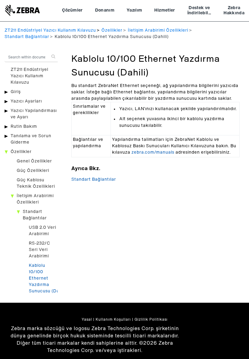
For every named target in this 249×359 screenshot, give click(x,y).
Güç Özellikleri (33, 171)
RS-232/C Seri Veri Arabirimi (39, 249)
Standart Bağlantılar (27, 37)
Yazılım (134, 10)
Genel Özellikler (34, 161)
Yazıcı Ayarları (26, 101)
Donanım (104, 10)
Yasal (87, 319)
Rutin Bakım (24, 126)
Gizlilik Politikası (151, 319)
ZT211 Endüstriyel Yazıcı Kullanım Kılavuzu (50, 30)
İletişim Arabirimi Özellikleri (158, 30)
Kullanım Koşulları (113, 319)
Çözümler (72, 10)
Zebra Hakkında (233, 11)
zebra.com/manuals (152, 152)
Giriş (16, 92)
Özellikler (111, 30)
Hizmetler (164, 10)
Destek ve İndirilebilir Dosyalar (199, 11)
